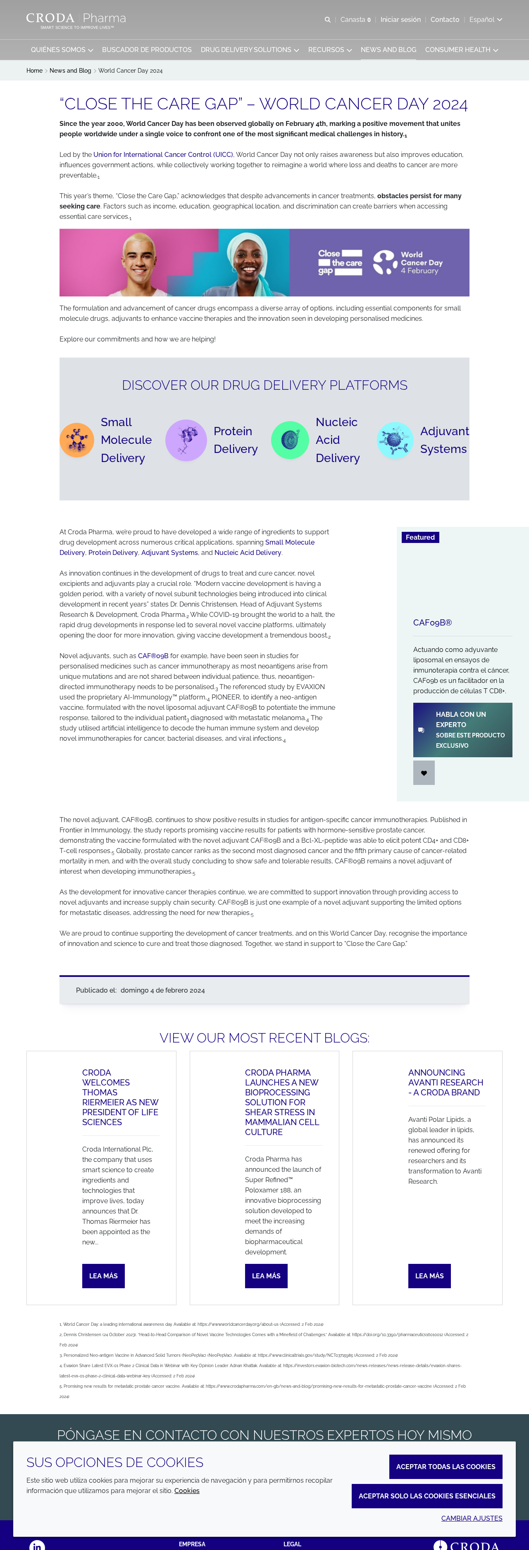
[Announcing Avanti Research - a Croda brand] (372, 1178)
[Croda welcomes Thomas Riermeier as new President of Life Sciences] (46, 1178)
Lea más (103, 1276)
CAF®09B (153, 656)
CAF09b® (432, 623)
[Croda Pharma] (77, 17)
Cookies (187, 1491)
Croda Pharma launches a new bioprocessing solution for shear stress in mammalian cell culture (282, 1102)
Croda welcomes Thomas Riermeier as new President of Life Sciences (120, 1097)
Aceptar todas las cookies (446, 1467)
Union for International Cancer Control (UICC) (163, 155)
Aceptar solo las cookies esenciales (427, 1496)
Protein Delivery (113, 553)
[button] (62, 50)
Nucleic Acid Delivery (247, 553)
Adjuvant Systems (169, 553)
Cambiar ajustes (472, 1518)
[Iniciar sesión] (424, 773)
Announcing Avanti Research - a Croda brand (446, 1082)
